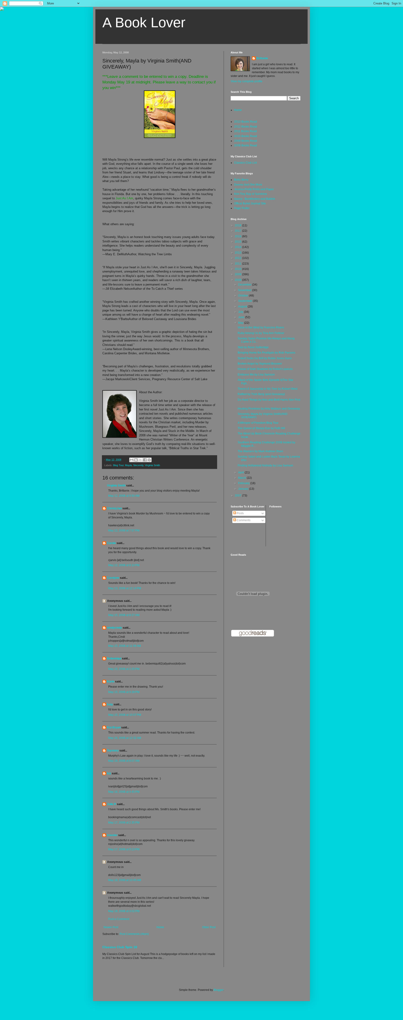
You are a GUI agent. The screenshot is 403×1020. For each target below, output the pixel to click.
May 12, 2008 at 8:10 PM (123, 565)
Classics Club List (245, 162)
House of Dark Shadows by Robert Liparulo (265, 369)
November (245, 290)
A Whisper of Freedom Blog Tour (258, 422)
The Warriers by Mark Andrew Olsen (260, 451)
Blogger (218, 990)
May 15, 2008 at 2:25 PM (123, 669)
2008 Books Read (245, 145)
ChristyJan (114, 508)
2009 (238, 274)
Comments (243, 520)
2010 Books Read (245, 136)
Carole (111, 543)
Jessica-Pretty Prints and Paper (254, 189)
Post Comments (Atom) (134, 934)
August (243, 306)
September (245, 301)
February (244, 483)
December (245, 284)
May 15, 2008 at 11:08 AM (124, 646)
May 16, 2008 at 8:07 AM (123, 760)
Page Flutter (242, 208)
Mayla (128, 465)
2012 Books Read (245, 126)
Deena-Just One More (248, 184)
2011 (238, 263)
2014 (238, 247)
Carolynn (113, 577)
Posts (240, 513)
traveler (112, 835)
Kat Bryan (114, 727)
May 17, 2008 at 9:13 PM (123, 849)
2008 (238, 280)
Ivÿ (109, 773)
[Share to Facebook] (144, 460)
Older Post (208, 927)
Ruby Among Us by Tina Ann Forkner (261, 333)
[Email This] (131, 460)
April (241, 472)
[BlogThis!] (136, 460)
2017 (238, 230)
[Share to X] (140, 460)
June (241, 317)
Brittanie (262, 58)
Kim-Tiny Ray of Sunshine (250, 194)
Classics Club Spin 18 (119, 947)
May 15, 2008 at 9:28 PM (123, 692)
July (241, 312)
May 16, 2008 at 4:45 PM (123, 791)
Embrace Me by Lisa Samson (256, 374)
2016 (238, 236)
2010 (238, 269)
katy (110, 704)
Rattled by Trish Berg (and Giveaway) (261, 394)
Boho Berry (241, 179)
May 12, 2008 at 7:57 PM (123, 530)
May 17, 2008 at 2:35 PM (123, 822)
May (241, 322)
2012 (238, 258)
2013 (238, 252)
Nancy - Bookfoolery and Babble (254, 198)
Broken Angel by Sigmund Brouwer (260, 363)
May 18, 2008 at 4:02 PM (123, 911)
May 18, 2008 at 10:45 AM (124, 880)
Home (160, 927)
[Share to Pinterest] (149, 460)
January (243, 488)
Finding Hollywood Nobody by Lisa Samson (265, 465)
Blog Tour (118, 465)
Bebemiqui (114, 658)
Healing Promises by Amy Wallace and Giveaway (269, 408)
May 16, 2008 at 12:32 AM (124, 738)
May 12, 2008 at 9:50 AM (123, 495)
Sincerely (138, 465)
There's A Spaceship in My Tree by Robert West (267, 388)
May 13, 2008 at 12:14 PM (124, 588)
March (242, 477)
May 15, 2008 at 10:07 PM (124, 715)
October (243, 295)
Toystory (113, 750)
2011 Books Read (245, 131)
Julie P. (111, 804)
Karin (110, 681)
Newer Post (111, 927)
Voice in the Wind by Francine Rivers (261, 327)
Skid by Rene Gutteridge (253, 347)
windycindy (114, 627)
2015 (238, 241)
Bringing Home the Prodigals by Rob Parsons (266, 352)
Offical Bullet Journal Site (250, 203)
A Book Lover (143, 22)
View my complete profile (246, 81)
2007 (238, 495)
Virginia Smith (152, 465)
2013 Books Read (245, 121)
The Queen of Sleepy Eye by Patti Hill (261, 428)
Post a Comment (118, 919)
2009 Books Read (245, 140)
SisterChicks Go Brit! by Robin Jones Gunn (265, 358)
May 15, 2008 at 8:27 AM (123, 615)
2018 (238, 225)
